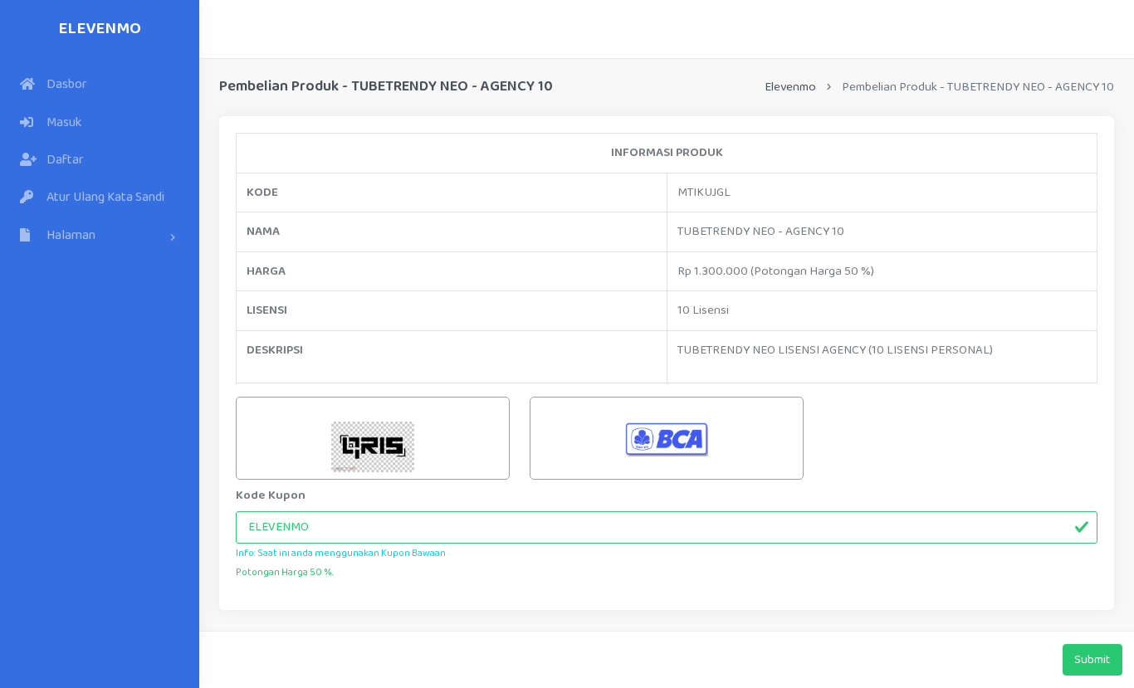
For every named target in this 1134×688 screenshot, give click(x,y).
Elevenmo (99, 28)
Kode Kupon (270, 495)
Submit (1092, 660)
